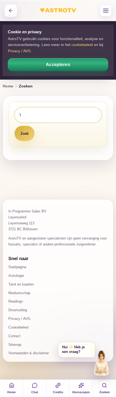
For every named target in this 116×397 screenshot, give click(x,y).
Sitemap (14, 345)
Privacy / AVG (19, 51)
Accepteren (58, 64)
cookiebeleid (82, 44)
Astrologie (16, 276)
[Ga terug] (10, 10)
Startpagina (17, 267)
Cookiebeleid (18, 327)
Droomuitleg (17, 310)
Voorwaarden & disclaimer (28, 353)
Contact (14, 336)
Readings (15, 301)
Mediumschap (19, 293)
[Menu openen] (106, 11)
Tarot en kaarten (21, 284)
